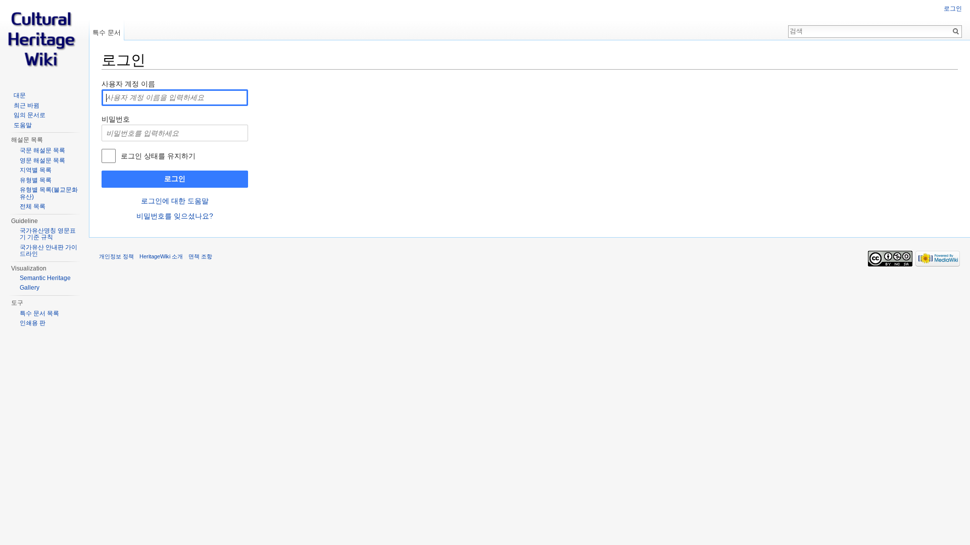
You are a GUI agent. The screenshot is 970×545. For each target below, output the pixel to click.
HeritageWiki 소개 (161, 256)
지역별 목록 (36, 170)
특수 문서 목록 (39, 313)
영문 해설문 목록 (42, 160)
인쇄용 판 (32, 322)
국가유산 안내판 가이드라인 (48, 251)
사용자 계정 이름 (128, 84)
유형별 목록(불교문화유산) (49, 193)
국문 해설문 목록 (42, 150)
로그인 (174, 179)
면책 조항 (200, 256)
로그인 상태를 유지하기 (158, 156)
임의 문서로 (29, 115)
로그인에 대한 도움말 (175, 201)
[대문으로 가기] (44, 40)
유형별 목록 (36, 180)
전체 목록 (32, 206)
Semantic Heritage (45, 278)
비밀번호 (116, 119)
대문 (20, 95)
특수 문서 (106, 32)
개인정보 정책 (116, 256)
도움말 (23, 125)
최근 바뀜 (26, 105)
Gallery (29, 287)
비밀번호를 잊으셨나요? (174, 216)
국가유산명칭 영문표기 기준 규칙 (48, 234)
